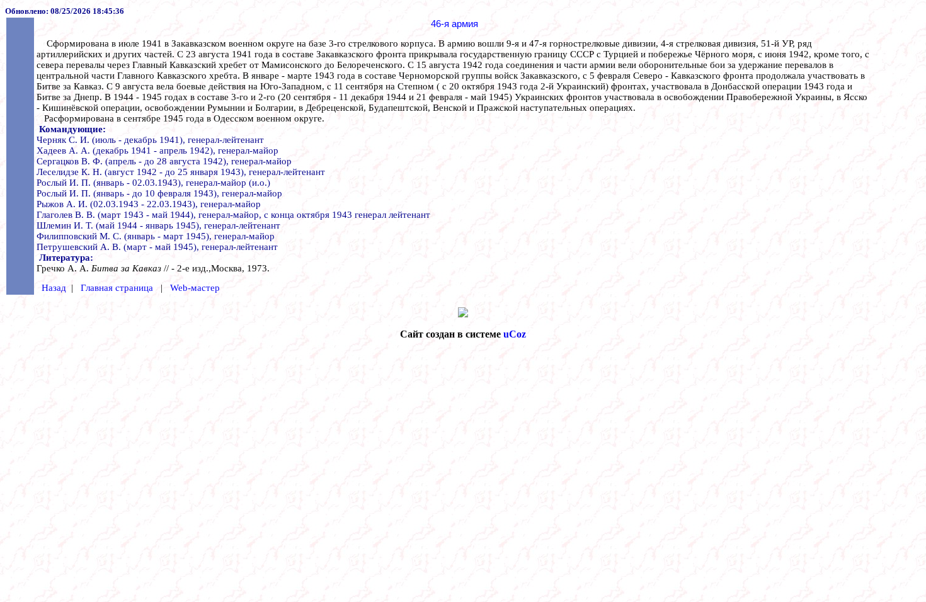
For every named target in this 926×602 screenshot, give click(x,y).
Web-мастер (195, 288)
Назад (54, 288)
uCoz (514, 334)
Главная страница (117, 288)
